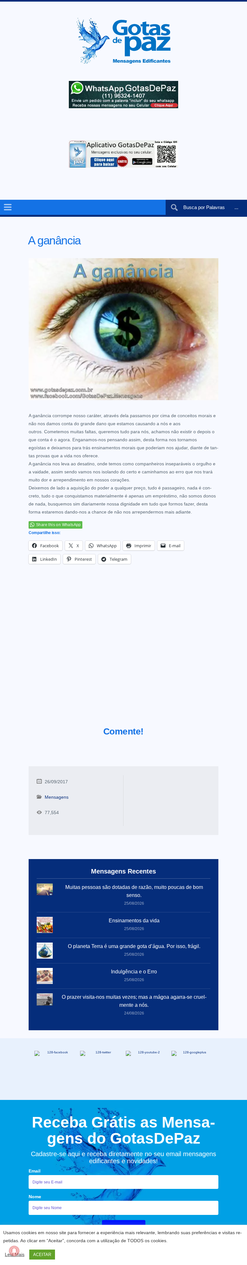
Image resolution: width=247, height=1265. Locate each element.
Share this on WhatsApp (58, 525)
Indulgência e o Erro (134, 971)
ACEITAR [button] (42, 1254)
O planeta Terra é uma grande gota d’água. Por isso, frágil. (134, 946)
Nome (35, 1196)
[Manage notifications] (14, 1251)
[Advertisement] (123, 653)
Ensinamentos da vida (134, 920)
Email (35, 1170)
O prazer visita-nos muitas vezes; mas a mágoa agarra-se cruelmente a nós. (134, 1001)
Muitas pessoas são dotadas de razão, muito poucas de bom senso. (134, 891)
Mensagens (57, 797)
